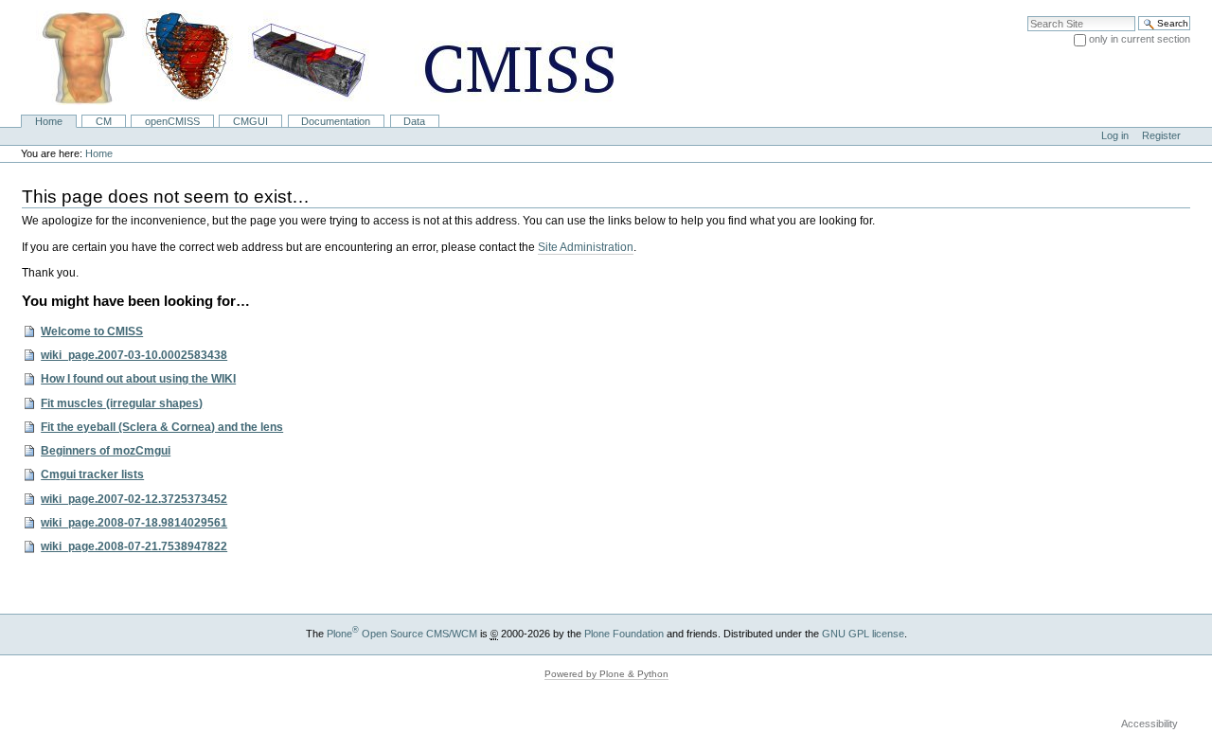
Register (1161, 135)
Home (48, 121)
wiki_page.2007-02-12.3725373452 (134, 499)
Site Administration (585, 247)
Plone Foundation (624, 633)
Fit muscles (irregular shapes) (122, 403)
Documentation (335, 121)
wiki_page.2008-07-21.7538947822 (134, 546)
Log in (1115, 135)
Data (414, 121)
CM (104, 121)
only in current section (1139, 39)
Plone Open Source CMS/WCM (402, 633)
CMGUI (250, 121)
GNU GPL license (863, 633)
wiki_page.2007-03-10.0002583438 (134, 355)
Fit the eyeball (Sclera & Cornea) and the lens (162, 427)
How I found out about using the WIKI (138, 378)
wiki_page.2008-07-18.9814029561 (134, 522)
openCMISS (172, 121)
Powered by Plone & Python (606, 674)
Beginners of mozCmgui (105, 450)
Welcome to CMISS (92, 331)
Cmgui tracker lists (92, 474)
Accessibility (1149, 723)
